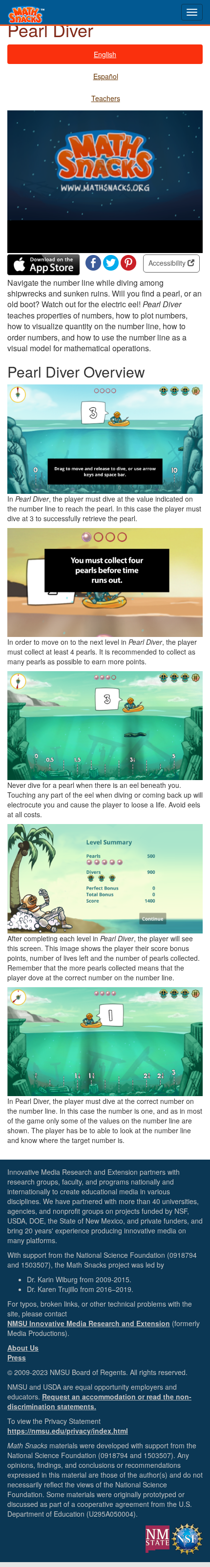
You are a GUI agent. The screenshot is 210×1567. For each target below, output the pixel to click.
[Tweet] (111, 261)
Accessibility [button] (168, 263)
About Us (23, 1348)
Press (16, 1357)
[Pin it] (128, 261)
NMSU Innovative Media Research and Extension (88, 1323)
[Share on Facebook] (93, 261)
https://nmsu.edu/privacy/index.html (67, 1431)
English (105, 54)
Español (105, 76)
